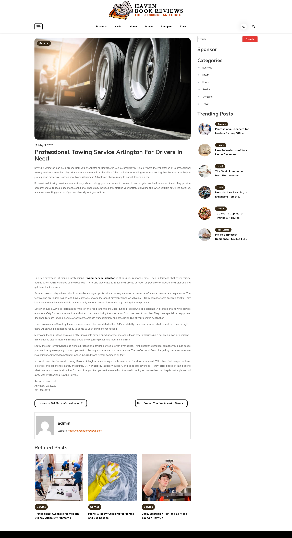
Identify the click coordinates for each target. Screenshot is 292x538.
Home (133, 26)
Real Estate (223, 229)
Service (148, 26)
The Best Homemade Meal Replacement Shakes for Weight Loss (230, 173)
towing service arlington (100, 278)
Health (118, 26)
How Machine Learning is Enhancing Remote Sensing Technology (231, 195)
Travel (183, 26)
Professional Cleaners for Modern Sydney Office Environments (232, 131)
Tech (220, 187)
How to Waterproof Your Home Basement (231, 152)
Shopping (166, 26)
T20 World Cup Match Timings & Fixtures (229, 216)
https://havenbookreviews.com (85, 430)
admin (64, 423)
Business (101, 26)
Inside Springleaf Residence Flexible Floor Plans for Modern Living (231, 237)
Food (220, 166)
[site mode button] (244, 27)
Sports (220, 208)
